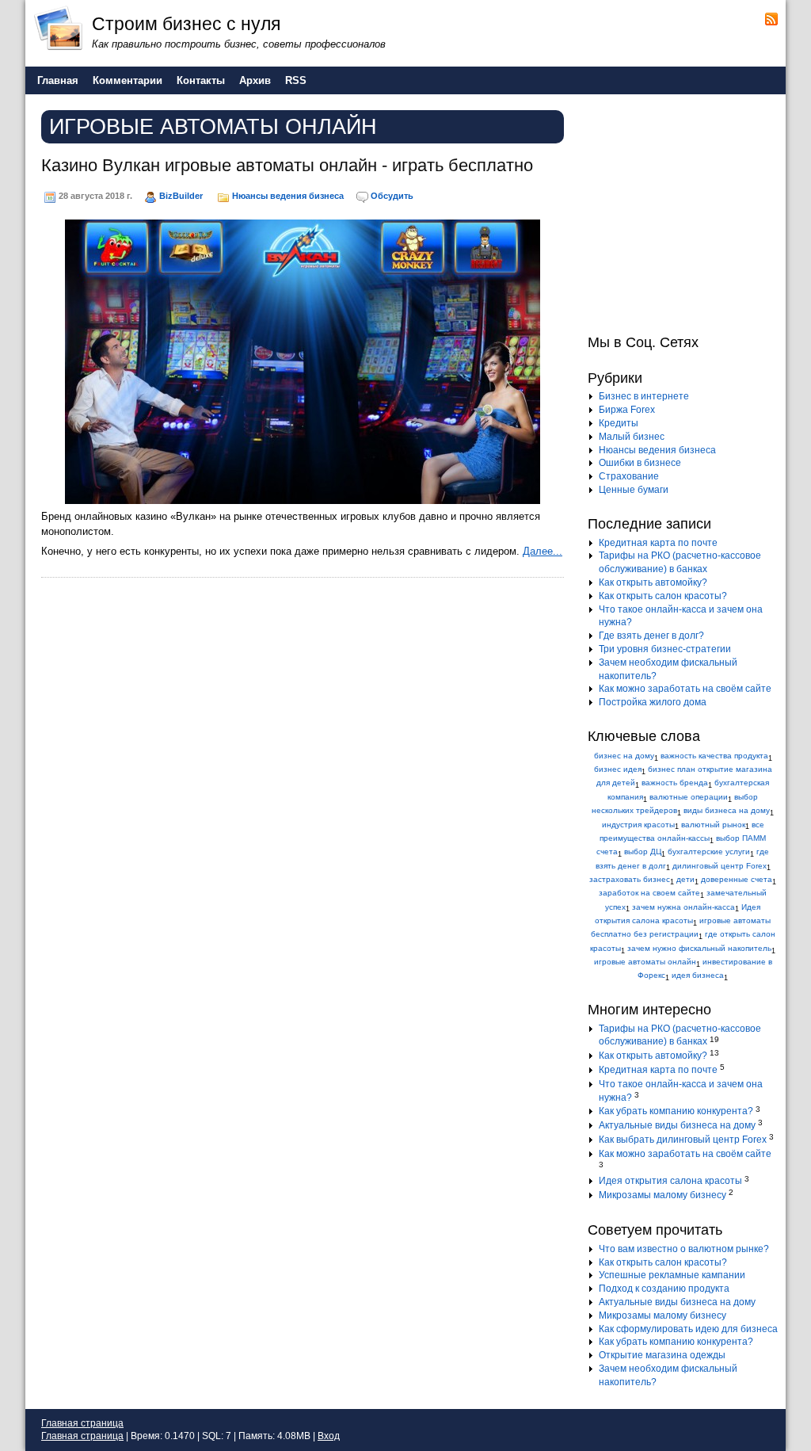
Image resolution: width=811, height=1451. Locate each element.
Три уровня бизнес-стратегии (665, 649)
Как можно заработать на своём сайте (685, 688)
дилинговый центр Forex (719, 865)
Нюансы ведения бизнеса (288, 195)
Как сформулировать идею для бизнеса (688, 1329)
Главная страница (82, 1423)
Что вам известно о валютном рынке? (684, 1248)
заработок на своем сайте (649, 892)
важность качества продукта (714, 755)
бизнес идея (618, 769)
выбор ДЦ (642, 851)
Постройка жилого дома (652, 702)
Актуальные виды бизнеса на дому (677, 1125)
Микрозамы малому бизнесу (662, 1195)
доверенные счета (736, 879)
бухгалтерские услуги (709, 851)
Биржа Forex (627, 409)
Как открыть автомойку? (653, 582)
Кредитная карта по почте (658, 542)
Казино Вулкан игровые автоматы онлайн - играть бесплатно (287, 165)
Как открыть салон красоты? (663, 595)
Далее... (542, 551)
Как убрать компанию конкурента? (676, 1111)
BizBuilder (181, 195)
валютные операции (688, 796)
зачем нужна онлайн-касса (683, 907)
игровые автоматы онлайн (645, 961)
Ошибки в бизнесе (640, 462)
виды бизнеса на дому (726, 810)
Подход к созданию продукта (664, 1288)
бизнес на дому (624, 755)
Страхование (629, 476)
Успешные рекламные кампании (672, 1275)
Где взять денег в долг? (651, 635)
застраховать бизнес (629, 879)
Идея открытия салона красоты (670, 1180)
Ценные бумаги (633, 489)
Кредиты (618, 423)
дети (685, 879)
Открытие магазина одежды (662, 1355)
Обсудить (392, 195)
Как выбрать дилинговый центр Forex (683, 1139)
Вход (329, 1435)
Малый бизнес (631, 436)
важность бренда (675, 782)
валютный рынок (713, 824)
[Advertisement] (687, 212)
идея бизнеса (698, 975)
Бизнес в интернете (644, 396)
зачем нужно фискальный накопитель (699, 948)
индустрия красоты (638, 824)
